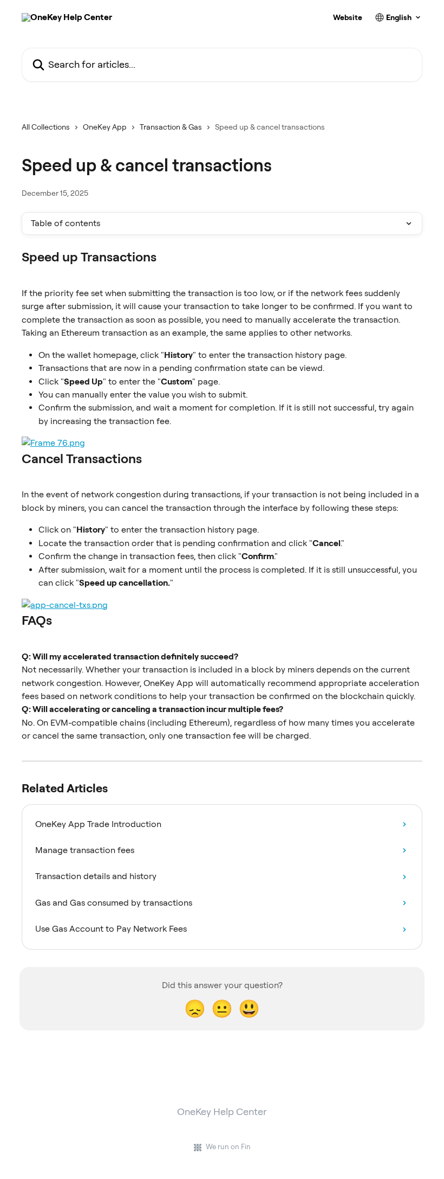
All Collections (46, 127)
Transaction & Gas (171, 127)
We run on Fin (228, 1147)
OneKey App (105, 127)
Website (347, 17)
